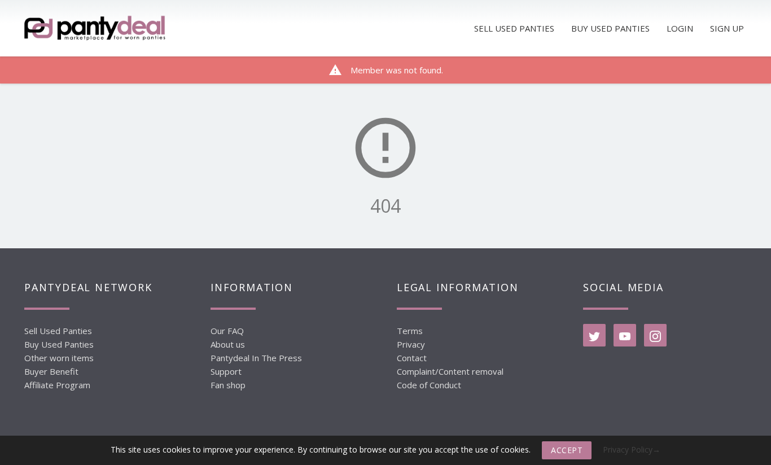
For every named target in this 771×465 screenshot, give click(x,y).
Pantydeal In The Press (256, 357)
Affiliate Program (57, 385)
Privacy (411, 344)
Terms (410, 330)
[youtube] (625, 335)
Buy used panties (610, 28)
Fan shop (228, 385)
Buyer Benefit (51, 371)
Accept (566, 450)
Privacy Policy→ (631, 449)
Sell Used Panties (58, 330)
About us (228, 344)
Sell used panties (514, 28)
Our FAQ (227, 330)
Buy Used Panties (59, 344)
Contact (412, 357)
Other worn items (59, 357)
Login (680, 28)
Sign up (727, 28)
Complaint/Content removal (450, 371)
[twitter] (594, 335)
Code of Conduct (429, 385)
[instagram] (655, 335)
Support (226, 371)
